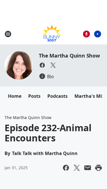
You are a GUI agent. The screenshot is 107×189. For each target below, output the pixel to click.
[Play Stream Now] (97, 34)
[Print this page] (98, 168)
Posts (34, 96)
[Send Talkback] (86, 34)
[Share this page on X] (77, 168)
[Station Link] (52, 34)
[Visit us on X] (53, 65)
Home (14, 96)
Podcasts (57, 96)
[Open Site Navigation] (8, 34)
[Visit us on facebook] (42, 65)
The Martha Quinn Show (69, 55)
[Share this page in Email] (88, 168)
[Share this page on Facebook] (66, 168)
